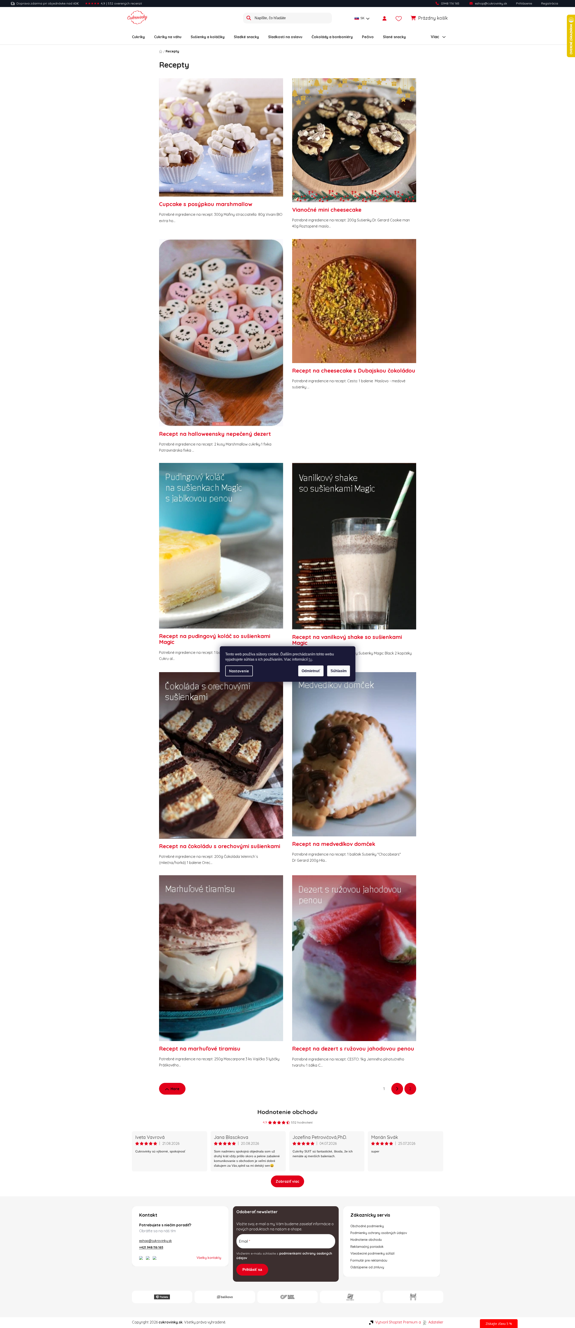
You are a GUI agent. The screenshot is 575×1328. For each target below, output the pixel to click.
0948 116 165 (450, 3)
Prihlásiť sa (252, 1270)
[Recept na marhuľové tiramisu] (221, 960)
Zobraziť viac (287, 1181)
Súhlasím (339, 671)
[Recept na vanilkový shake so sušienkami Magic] (354, 548)
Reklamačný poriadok (367, 1247)
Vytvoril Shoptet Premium (396, 1322)
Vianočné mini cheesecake (326, 209)
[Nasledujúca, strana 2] (397, 1089)
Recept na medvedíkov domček (333, 843)
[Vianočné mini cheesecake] (354, 142)
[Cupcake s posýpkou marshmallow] (221, 139)
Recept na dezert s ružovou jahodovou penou (353, 1048)
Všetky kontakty (209, 1258)
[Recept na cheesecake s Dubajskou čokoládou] (354, 303)
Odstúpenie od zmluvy (367, 1267)
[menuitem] (138, 37)
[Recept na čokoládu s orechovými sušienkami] (221, 757)
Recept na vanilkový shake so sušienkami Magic (347, 639)
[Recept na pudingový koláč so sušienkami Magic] (221, 548)
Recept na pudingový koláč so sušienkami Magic (214, 639)
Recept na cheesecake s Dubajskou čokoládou (353, 370)
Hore (175, 1088)
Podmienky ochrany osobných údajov (378, 1233)
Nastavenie (239, 671)
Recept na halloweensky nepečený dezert (215, 433)
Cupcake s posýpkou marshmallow (205, 204)
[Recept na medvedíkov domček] (354, 756)
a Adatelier (431, 1322)
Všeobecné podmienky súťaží (372, 1253)
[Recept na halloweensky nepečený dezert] (221, 335)
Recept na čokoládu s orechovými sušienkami (219, 846)
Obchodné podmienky (367, 1226)
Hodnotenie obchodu (287, 1112)
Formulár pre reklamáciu (368, 1260)
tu (310, 659)
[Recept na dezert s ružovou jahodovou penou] (354, 960)
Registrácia (549, 3)
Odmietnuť (311, 671)
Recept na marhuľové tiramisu (199, 1048)
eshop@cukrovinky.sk (491, 3)
